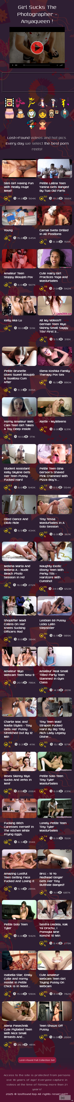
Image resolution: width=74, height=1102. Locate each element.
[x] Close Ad (65, 1098)
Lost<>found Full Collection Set (37, 1060)
